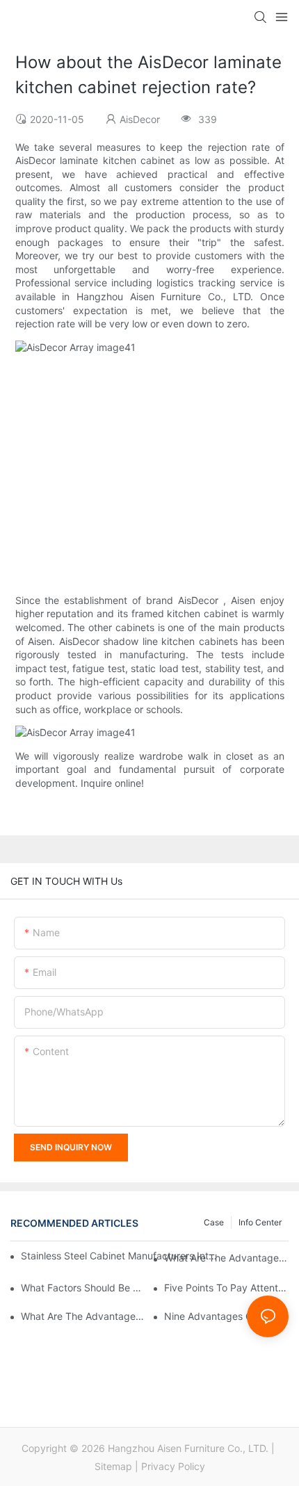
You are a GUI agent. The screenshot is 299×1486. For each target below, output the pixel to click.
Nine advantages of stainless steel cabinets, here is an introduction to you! (226, 1316)
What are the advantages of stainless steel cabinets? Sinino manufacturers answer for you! (83, 1316)
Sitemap (113, 1466)
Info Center (260, 1222)
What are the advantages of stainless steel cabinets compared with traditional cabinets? (226, 1258)
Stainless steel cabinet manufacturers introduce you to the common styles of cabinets (119, 1256)
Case (214, 1222)
